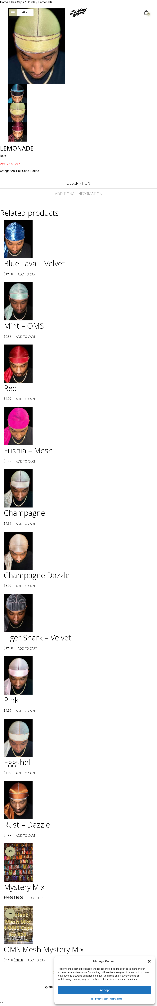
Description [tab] (78, 183)
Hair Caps (22, 171)
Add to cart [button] (27, 274)
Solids (34, 171)
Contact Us (116, 999)
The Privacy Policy (98, 999)
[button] (149, 961)
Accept (105, 990)
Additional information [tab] (78, 193)
